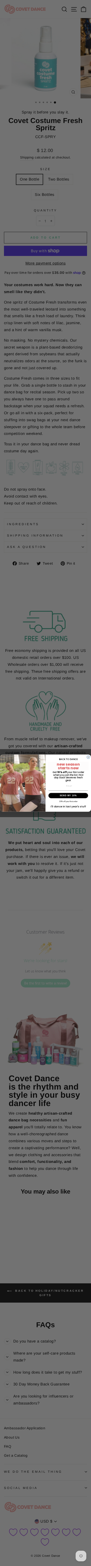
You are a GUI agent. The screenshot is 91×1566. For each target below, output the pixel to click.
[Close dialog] (88, 757)
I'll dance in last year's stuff (68, 806)
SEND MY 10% (68, 795)
